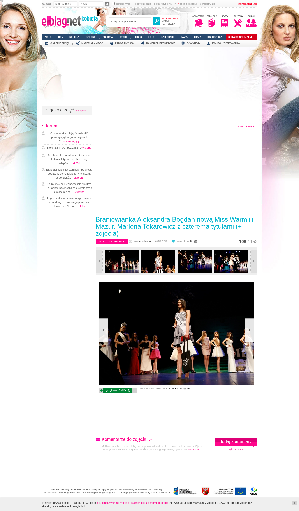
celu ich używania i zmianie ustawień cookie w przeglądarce (132, 502)
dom (60, 37)
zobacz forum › (246, 126)
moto (48, 37)
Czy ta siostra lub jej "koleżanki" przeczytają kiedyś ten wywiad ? (69, 137)
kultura (108, 37)
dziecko (91, 37)
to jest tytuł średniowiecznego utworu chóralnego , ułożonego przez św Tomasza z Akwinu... (69, 202)
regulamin (193, 449)
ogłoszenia (214, 37)
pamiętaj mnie (123, 3)
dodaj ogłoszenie (187, 3)
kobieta (74, 37)
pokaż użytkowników (164, 3)
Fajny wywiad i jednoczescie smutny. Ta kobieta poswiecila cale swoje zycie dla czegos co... (69, 188)
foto (151, 37)
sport (123, 37)
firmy (197, 37)
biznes (138, 37)
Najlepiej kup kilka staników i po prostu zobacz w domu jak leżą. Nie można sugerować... (69, 173)
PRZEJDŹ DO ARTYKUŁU (112, 241)
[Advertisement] (149, 77)
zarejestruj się (207, 3)
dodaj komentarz (236, 441)
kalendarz (167, 37)
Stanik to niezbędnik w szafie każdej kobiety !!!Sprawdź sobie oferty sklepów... (69, 159)
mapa (184, 37)
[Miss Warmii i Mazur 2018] (122, 271)
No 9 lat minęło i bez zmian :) (69, 147)
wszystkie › (82, 110)
